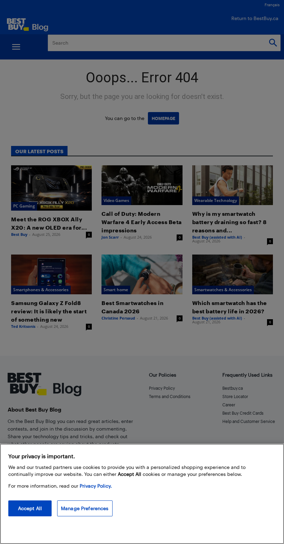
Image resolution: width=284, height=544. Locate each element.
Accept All (30, 508)
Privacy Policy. (96, 486)
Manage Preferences (85, 508)
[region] (142, 494)
